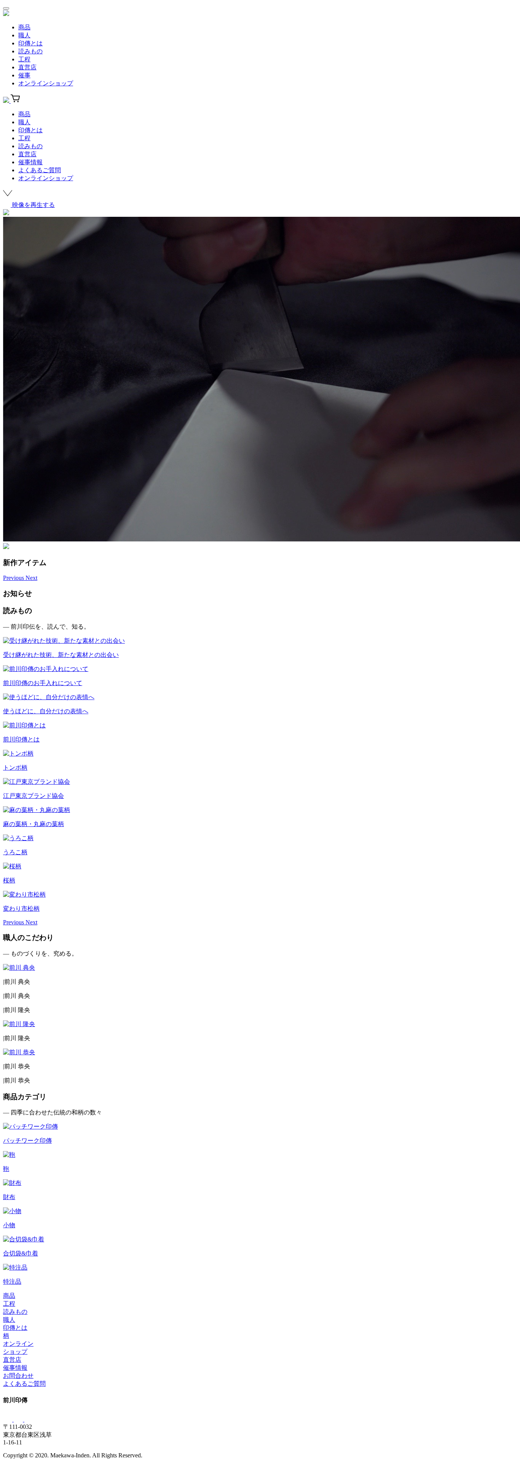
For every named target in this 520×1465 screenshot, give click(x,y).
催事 (24, 75)
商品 (24, 27)
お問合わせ (18, 1375)
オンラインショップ (45, 83)
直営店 (27, 67)
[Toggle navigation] (6, 8)
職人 (24, 35)
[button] (14, 578)
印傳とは (30, 43)
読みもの (30, 51)
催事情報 (30, 162)
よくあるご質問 (39, 170)
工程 (24, 59)
